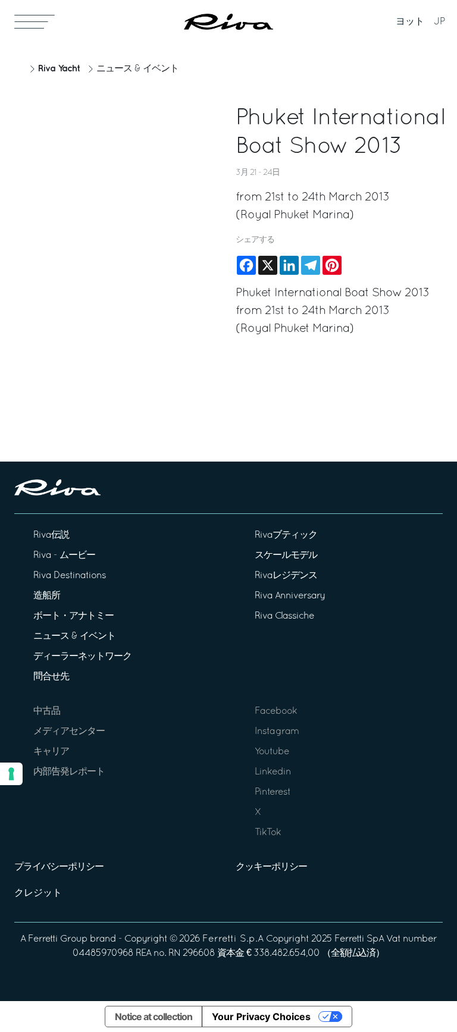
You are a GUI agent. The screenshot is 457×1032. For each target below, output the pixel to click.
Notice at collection (153, 1016)
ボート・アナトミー (73, 616)
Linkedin (273, 772)
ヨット (410, 22)
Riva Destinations (69, 576)
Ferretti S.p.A (233, 939)
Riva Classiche (284, 616)
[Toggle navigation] (34, 21)
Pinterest (272, 792)
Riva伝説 (51, 535)
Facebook (276, 711)
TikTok (268, 833)
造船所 (46, 596)
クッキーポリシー (271, 867)
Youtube (272, 752)
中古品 (46, 711)
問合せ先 (51, 677)
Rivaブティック (286, 535)
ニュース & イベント (137, 69)
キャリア (51, 752)
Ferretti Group (57, 939)
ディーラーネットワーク (82, 657)
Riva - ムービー (64, 555)
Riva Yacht (59, 68)
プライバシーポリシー (59, 867)
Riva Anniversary (290, 596)
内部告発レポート (69, 772)
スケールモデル (286, 555)
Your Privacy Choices (261, 1016)
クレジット (38, 893)
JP (439, 22)
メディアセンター (69, 731)
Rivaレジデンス (286, 576)
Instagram (277, 731)
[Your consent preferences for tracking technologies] (11, 774)
